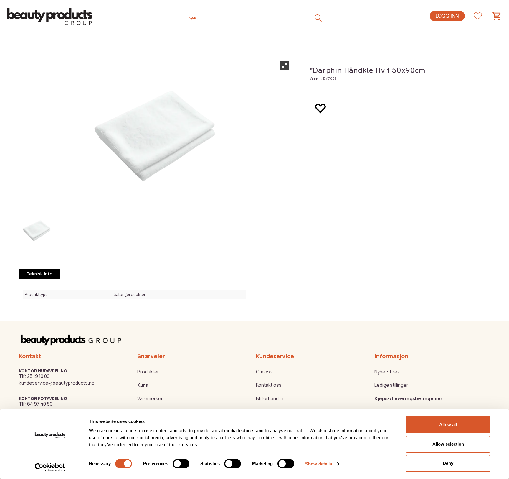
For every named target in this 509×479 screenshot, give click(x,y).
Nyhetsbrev (387, 371)
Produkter (148, 371)
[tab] (39, 274)
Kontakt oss (269, 385)
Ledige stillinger (391, 385)
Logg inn (447, 15)
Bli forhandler (270, 398)
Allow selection (448, 444)
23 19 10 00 (38, 376)
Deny (448, 463)
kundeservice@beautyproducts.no (57, 383)
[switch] (181, 463)
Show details (318, 463)
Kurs (142, 385)
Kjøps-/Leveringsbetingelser (408, 398)
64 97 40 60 (39, 404)
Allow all (448, 424)
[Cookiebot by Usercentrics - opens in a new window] (50, 467)
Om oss (264, 371)
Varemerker (150, 398)
